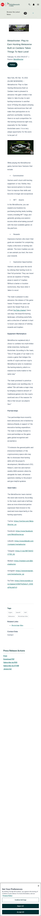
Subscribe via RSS (10, 662)
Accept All (20, 912)
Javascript (7, 669)
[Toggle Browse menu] (33, 13)
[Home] (10, 4)
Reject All (20, 906)
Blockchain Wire (23, 616)
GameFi (18, 612)
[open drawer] (38, 4)
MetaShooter (18, 59)
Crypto (10, 612)
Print (5, 656)
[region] (20, 899)
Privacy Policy (7, 895)
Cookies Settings (20, 900)
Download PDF (9, 659)
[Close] (38, 885)
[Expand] (31, 152)
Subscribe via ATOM (11, 666)
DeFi (25, 612)
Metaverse (11, 616)
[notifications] (34, 4)
